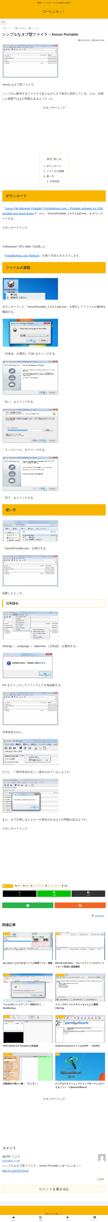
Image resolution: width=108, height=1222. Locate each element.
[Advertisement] (54, 130)
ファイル (8, 886)
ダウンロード (54, 166)
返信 (102, 1179)
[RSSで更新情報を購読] (80, 905)
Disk (27, 886)
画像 (65, 886)
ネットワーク (38, 886)
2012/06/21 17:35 (11, 1161)
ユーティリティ (53, 886)
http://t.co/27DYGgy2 (15, 1170)
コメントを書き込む (54, 1189)
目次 (49, 158)
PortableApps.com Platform (22, 255)
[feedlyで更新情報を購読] (27, 905)
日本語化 (55, 181)
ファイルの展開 (55, 171)
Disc (19, 886)
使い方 (50, 176)
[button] (88, 894)
